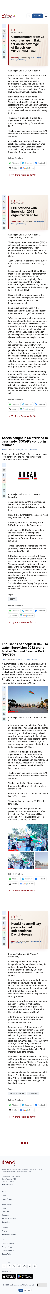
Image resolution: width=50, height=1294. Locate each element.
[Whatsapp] (4, 1266)
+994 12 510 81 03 (8, 1182)
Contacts (5, 1215)
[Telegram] (24, 1266)
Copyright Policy (8, 1250)
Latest (4, 1196)
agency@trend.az (7, 1184)
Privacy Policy (7, 1247)
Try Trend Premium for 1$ (23, 175)
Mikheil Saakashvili (17, 1093)
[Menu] (45, 16)
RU (29, 1290)
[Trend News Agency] (8, 1163)
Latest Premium (7, 1199)
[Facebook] (9, 1266)
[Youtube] (19, 1266)
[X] (14, 1266)
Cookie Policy (6, 1254)
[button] (4, 26)
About (4, 1208)
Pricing (4, 1231)
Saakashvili (33, 1093)
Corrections (6, 1222)
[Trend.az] (9, 16)
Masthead (5, 1212)
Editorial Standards (9, 1219)
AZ (25, 1290)
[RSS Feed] (35, 1266)
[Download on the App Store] (9, 1276)
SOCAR (12, 599)
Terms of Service (8, 1244)
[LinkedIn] (29, 1266)
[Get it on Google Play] (25, 1276)
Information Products (9, 1234)
